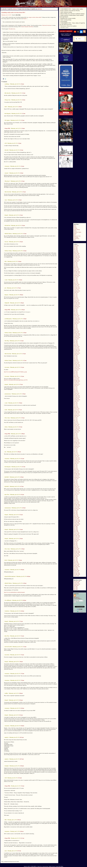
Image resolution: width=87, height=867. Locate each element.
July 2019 (75, 355)
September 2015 (77, 415)
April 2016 (76, 406)
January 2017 (76, 394)
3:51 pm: (20, 409)
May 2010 (76, 498)
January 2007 (76, 549)
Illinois (75, 227)
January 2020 (76, 348)
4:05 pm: (19, 451)
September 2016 (77, 399)
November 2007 (77, 537)
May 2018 (76, 373)
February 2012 (76, 471)
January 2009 (76, 518)
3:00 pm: (21, 294)
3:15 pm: (25, 360)
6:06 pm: (22, 569)
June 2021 (76, 326)
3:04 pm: (22, 303)
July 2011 (75, 480)
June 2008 (76, 527)
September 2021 (77, 322)
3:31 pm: (22, 367)
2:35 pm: (25, 233)
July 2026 (75, 247)
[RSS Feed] (84, 32)
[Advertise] (66, 32)
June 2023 (76, 294)
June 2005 (76, 588)
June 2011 (76, 481)
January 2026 (76, 254)
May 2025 (76, 265)
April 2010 (76, 499)
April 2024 (76, 282)
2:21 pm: (23, 113)
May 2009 (76, 513)
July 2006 (75, 557)
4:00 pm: (23, 433)
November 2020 (77, 335)
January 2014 (76, 441)
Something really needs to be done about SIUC (13, 12)
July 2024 (75, 278)
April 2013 (76, 452)
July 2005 (75, 586)
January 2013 (76, 456)
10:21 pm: (22, 737)
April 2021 (76, 328)
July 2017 (75, 386)
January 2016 (76, 410)
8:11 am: (22, 838)
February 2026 (76, 253)
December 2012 (77, 458)
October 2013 (76, 445)
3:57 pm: (20, 427)
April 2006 (76, 561)
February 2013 (76, 455)
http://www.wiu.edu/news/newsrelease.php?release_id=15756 (15, 380)
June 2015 (76, 419)
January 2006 (76, 565)
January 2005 (76, 571)
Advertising (76, 237)
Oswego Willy (7, 128)
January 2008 (76, 534)
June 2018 (76, 372)
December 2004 (77, 573)
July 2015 (75, 417)
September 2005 (77, 584)
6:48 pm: (24, 600)
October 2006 (76, 553)
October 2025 (76, 258)
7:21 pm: (22, 636)
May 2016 (76, 405)
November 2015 (77, 412)
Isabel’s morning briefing (66, 20)
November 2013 (77, 443)
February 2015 (76, 424)
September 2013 (77, 446)
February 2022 (76, 315)
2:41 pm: (21, 241)
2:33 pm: (21, 215)
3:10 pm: (25, 318)
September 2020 (77, 337)
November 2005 (77, 581)
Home (75, 225)
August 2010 (76, 494)
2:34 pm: (23, 225)
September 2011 (77, 477)
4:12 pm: (22, 458)
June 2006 (76, 559)
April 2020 (76, 344)
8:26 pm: (21, 700)
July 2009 (75, 511)
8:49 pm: (22, 708)
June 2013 (76, 450)
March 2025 (76, 267)
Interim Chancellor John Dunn (27, 26)
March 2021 (76, 329)
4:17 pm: (23, 466)
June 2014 (76, 434)
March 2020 (76, 345)
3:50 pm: (20, 403)
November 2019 (77, 350)
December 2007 (77, 535)
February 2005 (76, 570)
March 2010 (76, 500)
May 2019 (76, 358)
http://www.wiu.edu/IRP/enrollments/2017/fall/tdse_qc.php (15, 371)
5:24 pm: (21, 529)
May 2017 (76, 389)
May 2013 (76, 451)
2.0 (76, 597)
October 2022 (76, 305)
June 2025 (76, 263)
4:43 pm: (24, 507)
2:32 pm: (20, 200)
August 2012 (76, 463)
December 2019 (77, 349)
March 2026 (76, 252)
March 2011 (76, 485)
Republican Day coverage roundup (68, 18)
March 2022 (76, 314)
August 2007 (76, 540)
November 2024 (77, 272)
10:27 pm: (22, 759)
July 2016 (75, 402)
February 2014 (76, 439)
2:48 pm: (20, 280)
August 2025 (76, 261)
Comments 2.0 (77, 598)
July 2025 (75, 262)
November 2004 (77, 574)
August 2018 (76, 370)
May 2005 (76, 589)
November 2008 (77, 521)
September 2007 (77, 539)
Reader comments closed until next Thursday (70, 10)
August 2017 (76, 385)
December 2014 (77, 427)
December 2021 (77, 318)
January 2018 (76, 379)
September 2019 (77, 353)
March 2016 (76, 407)
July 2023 (75, 293)
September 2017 (77, 384)
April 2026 (76, 250)
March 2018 (76, 376)
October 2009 (76, 507)
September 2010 (77, 493)
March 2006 (76, 562)
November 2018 (77, 366)
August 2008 (76, 525)
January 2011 (76, 487)
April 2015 (76, 421)
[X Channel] (78, 32)
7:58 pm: (22, 680)
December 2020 (77, 333)
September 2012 (77, 461)
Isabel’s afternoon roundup (66, 12)
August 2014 (76, 432)
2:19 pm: (23, 100)
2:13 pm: (23, 93)
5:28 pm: (21, 538)
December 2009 (77, 504)
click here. (40, 9)
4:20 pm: (22, 477)
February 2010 (76, 502)
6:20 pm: (25, 583)
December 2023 (77, 287)
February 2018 (76, 377)
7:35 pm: (22, 654)
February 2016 (76, 408)
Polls (75, 240)
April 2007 (76, 546)
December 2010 (77, 489)
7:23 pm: (25, 646)
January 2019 (76, 363)
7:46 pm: (21, 661)
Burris (75, 234)
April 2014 (76, 437)
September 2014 (77, 430)
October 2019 (76, 351)
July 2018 (75, 371)
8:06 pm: (21, 693)
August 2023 (76, 292)
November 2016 (77, 397)
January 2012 (76, 472)
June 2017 (76, 388)
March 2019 (76, 360)
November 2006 (77, 552)
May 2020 (76, 342)
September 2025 (77, 260)
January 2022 (76, 316)
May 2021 (76, 327)
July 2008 (75, 526)
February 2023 (76, 300)
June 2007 (76, 543)
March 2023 (76, 298)
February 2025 (76, 269)
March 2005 (76, 569)
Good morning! (64, 21)
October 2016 (76, 398)
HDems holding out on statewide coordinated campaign (72, 13)
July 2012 (75, 464)
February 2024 (76, 284)
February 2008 (76, 533)
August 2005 (76, 585)
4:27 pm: (22, 486)
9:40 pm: (22, 725)
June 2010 (76, 496)
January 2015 (76, 425)
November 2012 (77, 459)
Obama (75, 230)
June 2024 (76, 279)
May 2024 (76, 280)
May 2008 (76, 529)
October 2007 (76, 538)
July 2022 (75, 309)
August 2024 (76, 276)
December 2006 (77, 551)
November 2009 (77, 505)
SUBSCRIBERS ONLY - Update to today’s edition (72, 9)
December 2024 (77, 271)
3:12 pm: (22, 340)
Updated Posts (76, 238)
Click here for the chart (46, 25)
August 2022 (76, 307)
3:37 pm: (21, 384)
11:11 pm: (20, 778)
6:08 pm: (28, 576)
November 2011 (77, 474)
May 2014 (76, 436)
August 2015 (76, 416)
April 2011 (76, 483)
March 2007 (76, 547)
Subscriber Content (77, 232)
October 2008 (76, 522)
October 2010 (76, 491)
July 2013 (75, 449)
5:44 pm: (20, 560)
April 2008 (76, 530)
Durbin (75, 233)
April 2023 (76, 297)
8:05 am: (19, 819)
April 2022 (76, 313)
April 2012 (76, 468)
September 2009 (77, 508)
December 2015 (77, 411)
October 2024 (76, 274)
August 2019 (76, 354)
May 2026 (76, 249)
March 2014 (76, 438)
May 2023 (76, 296)
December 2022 (77, 302)
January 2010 (76, 503)
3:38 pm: (24, 394)
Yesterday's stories (64, 27)
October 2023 (76, 289)
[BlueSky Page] (81, 32)
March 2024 (76, 283)
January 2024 (76, 285)
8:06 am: (22, 831)
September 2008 (77, 524)
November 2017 (77, 381)
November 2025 (77, 257)
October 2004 (76, 575)
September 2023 (77, 291)
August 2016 (76, 401)
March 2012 (76, 469)
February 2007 (76, 548)
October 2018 (76, 367)
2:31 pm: (23, 181)
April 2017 (76, 390)
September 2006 (77, 555)
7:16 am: (22, 786)
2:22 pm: (23, 120)
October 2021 (76, 320)
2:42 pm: (25, 250)
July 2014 (75, 433)
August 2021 (76, 323)
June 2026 (76, 248)
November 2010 (77, 490)
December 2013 (77, 442)
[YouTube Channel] (75, 32)
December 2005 (77, 566)
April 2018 (76, 375)
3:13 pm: (24, 353)
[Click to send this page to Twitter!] (5, 79)
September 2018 (77, 368)
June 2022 (76, 310)
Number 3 (25, 18)
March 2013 (76, 454)
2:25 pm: (21, 150)
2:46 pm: (19, 261)
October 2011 (76, 476)
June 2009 (76, 512)
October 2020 (76, 336)
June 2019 (76, 357)
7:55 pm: (22, 673)
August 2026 (76, 245)
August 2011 (76, 478)
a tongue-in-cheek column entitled (34, 17)
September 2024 (77, 275)
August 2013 (76, 447)
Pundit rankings (77, 229)
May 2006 (76, 560)
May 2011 (76, 482)
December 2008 (77, 520)
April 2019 (76, 359)
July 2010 (75, 495)
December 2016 (77, 395)
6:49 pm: (22, 611)
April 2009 (76, 515)
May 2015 (76, 420)
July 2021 (75, 324)
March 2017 (76, 392)
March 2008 (76, 531)
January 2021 (76, 332)
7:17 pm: (21, 621)
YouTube (75, 228)
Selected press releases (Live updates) (69, 26)
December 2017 (77, 380)
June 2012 (76, 465)
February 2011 (76, 486)
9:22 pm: (21, 715)
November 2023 (77, 288)
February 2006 (76, 564)
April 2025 (76, 266)
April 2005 (76, 568)
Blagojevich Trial (77, 236)
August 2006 (76, 556)
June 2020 (76, 341)
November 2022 (77, 304)
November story (12, 28)
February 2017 (76, 393)
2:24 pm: (23, 128)
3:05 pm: (23, 309)
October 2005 (76, 582)
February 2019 (76, 362)
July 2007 (75, 542)
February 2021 (76, 331)
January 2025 (76, 270)
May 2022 (76, 311)
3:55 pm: (23, 418)
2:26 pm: (22, 166)
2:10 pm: (22, 84)
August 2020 (76, 338)
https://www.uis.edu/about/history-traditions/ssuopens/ (14, 592)
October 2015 (76, 414)
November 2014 (77, 428)
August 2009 (76, 509)
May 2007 (76, 544)
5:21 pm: (21, 514)
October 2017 (76, 383)
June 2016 (76, 403)
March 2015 (76, 423)
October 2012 (76, 460)
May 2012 (76, 467)
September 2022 (77, 306)
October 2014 (76, 429)
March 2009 (76, 516)
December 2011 (77, 473)
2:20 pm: (20, 106)
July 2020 (75, 340)
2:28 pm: (21, 173)
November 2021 (77, 319)
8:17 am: (19, 850)
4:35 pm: (22, 494)
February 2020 (76, 346)
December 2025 (77, 256)
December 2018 (77, 364)
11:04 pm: (22, 766)
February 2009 (76, 517)
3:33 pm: (22, 376)
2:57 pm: (19, 288)
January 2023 (76, 301)
